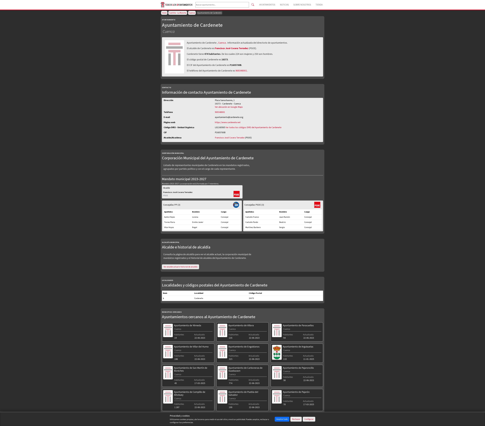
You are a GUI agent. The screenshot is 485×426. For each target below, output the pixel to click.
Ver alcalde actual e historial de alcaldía (180, 266)
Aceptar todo (282, 419)
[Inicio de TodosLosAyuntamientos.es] (177, 5)
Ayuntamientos (267, 4)
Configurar (309, 419)
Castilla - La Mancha (177, 12)
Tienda (319, 4)
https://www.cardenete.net (227, 122)
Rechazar (296, 419)
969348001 (241, 70)
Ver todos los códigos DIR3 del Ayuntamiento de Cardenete (253, 127)
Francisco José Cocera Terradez (232, 48)
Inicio (164, 12)
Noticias (284, 4)
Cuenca (192, 12)
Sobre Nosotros (302, 4)
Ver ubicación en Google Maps (229, 107)
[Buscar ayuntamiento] (253, 5)
